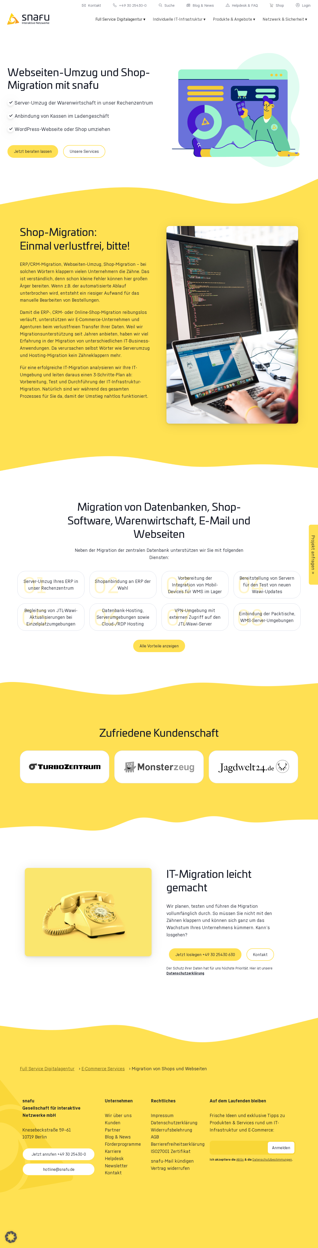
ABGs (240, 1159)
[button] (159, 646)
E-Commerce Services (103, 1068)
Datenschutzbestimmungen (272, 1159)
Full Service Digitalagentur (47, 1068)
